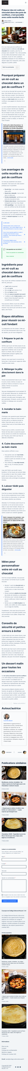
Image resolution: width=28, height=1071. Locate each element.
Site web (4, 871)
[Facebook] (15, 1067)
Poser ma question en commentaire (15, 252)
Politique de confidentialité (9, 1050)
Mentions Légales (7, 1052)
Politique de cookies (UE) (9, 1054)
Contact (4, 1048)
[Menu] (25, 2)
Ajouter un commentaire (8, 878)
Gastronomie (18, 22)
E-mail (4, 863)
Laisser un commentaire (9, 901)
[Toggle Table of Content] (16, 67)
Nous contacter (10, 256)
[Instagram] (20, 1067)
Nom (3, 856)
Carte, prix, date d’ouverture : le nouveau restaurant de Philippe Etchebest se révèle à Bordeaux (13, 126)
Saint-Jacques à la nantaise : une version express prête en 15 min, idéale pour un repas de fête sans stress (13, 519)
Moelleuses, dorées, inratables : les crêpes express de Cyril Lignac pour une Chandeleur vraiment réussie (13, 783)
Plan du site (5, 1046)
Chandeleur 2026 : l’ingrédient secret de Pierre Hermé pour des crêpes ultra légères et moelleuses (14, 835)
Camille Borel (8, 721)
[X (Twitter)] (18, 1067)
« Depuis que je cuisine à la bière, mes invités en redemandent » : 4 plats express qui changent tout (13, 809)
